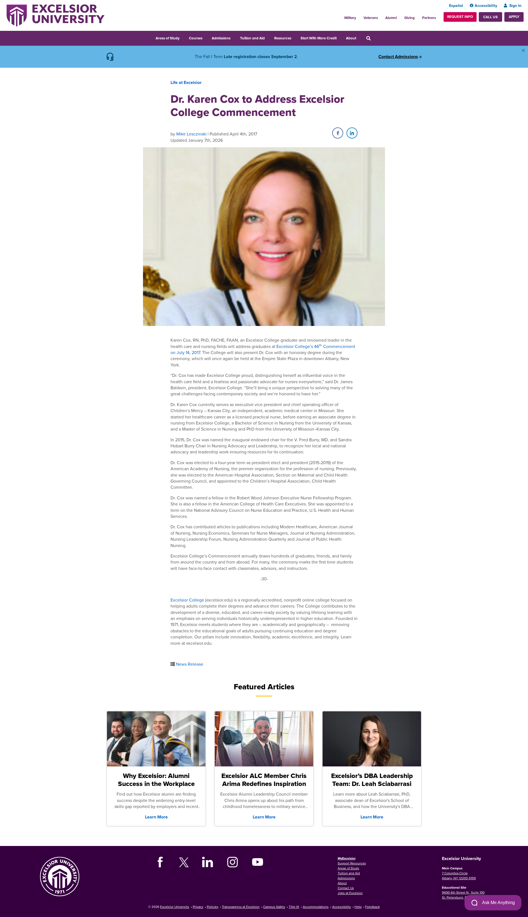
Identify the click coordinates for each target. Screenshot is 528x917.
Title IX (294, 906)
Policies (212, 906)
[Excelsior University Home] (56, 15)
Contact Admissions (398, 57)
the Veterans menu (380, 16)
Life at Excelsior (186, 82)
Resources (282, 38)
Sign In (515, 5)
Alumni (391, 17)
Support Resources (352, 863)
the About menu (359, 37)
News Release (189, 664)
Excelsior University (174, 906)
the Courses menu (206, 37)
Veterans (371, 17)
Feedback (372, 906)
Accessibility (486, 5)
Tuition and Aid (252, 38)
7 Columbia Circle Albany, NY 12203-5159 (459, 875)
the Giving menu (417, 16)
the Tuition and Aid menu (268, 37)
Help (358, 906)
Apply (514, 16)
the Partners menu (438, 16)
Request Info (460, 16)
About (351, 38)
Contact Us (346, 888)
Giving (409, 17)
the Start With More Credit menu (340, 37)
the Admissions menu (234, 37)
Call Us (490, 17)
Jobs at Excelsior (350, 893)
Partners (429, 17)
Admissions (221, 38)
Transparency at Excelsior (241, 906)
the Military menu (359, 16)
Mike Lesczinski (191, 134)
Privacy (198, 906)
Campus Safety (274, 906)
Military (350, 17)
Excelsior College (187, 600)
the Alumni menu (399, 16)
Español (456, 5)
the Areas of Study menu (183, 37)
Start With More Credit (319, 38)
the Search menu (375, 37)
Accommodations (316, 906)
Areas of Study (168, 38)
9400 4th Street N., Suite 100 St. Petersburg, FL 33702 (463, 895)
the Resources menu (294, 37)
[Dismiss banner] (523, 50)
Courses (195, 38)
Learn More (156, 817)
